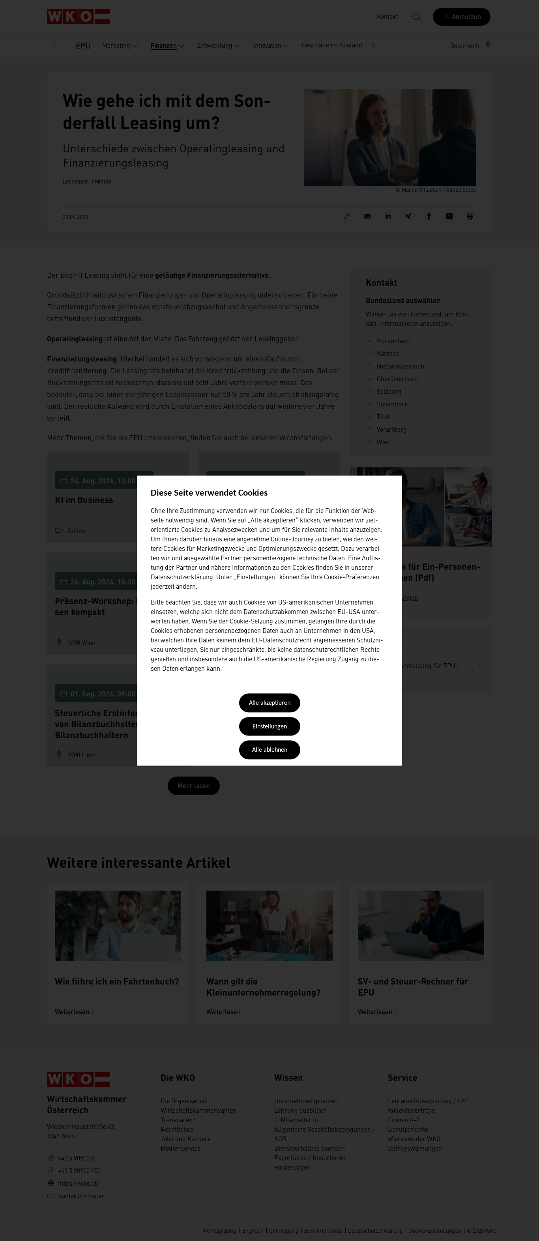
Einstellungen (270, 727)
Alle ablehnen (269, 750)
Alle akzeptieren (269, 703)
